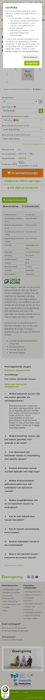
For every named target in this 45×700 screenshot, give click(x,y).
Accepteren (32, 63)
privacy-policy (12, 51)
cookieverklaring (30, 51)
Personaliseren (31, 57)
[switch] (5, 696)
